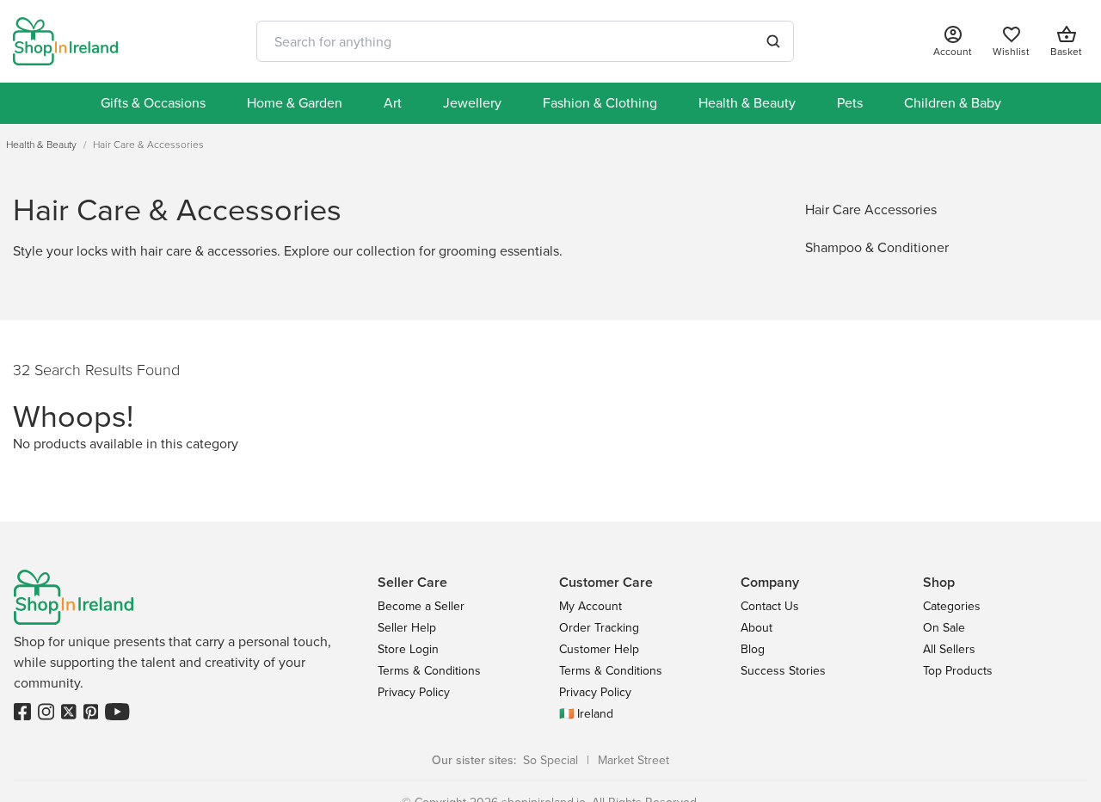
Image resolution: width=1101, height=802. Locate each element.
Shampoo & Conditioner (877, 247)
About (756, 628)
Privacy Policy (414, 692)
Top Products (958, 671)
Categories (952, 606)
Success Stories (783, 671)
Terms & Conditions (429, 671)
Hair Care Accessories (871, 209)
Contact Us (770, 606)
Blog (753, 649)
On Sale (944, 628)
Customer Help (599, 649)
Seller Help (407, 628)
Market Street (633, 760)
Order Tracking (599, 628)
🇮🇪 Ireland (586, 714)
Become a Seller (421, 606)
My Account (590, 606)
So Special (550, 760)
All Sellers (949, 649)
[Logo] (65, 41)
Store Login (408, 649)
